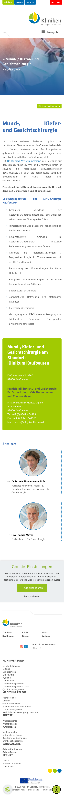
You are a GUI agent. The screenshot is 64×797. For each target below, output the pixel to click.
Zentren (6, 700)
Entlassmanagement (12, 709)
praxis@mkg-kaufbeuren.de (29, 422)
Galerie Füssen (9, 752)
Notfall (56, 2)
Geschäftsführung (11, 665)
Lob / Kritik (8, 674)
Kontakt (6, 760)
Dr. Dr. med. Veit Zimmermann (24, 160)
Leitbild (6, 668)
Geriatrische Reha (11, 703)
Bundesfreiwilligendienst (14, 737)
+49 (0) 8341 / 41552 (25, 418)
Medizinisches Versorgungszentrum (20, 712)
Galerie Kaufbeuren (12, 749)
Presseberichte (9, 720)
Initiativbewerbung (12, 735)
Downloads (8, 766)
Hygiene (6, 677)
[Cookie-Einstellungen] (7, 789)
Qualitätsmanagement (13, 689)
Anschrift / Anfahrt (11, 763)
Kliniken (8, 2)
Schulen (30, 2)
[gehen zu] (43, 33)
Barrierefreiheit (17, 789)
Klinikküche (8, 680)
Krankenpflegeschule (12, 683)
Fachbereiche (9, 697)
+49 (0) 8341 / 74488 (24, 414)
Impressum (48, 789)
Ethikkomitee (9, 671)
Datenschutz (33, 789)
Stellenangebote (10, 732)
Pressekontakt (9, 723)
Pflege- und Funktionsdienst (16, 706)
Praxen (19, 2)
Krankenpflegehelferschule (15, 686)
